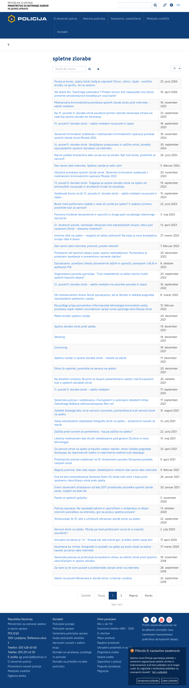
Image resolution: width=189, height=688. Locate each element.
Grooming (60, 347)
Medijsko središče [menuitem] (158, 18)
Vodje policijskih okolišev (68, 638)
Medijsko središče (19, 671)
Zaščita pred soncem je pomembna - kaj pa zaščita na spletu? (93, 431)
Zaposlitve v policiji (109, 661)
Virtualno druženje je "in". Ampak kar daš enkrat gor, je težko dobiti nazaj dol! (103, 540)
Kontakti (62, 32)
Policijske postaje (63, 624)
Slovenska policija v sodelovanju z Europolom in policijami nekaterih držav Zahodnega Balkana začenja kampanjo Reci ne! (101, 401)
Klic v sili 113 (104, 624)
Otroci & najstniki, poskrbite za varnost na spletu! (85, 368)
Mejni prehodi (106, 638)
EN (178, 5)
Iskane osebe (105, 657)
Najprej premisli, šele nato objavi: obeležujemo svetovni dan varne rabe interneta (105, 470)
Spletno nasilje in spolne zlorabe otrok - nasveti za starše (90, 358)
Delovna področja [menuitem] (94, 18)
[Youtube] (161, 620)
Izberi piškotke (169, 680)
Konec (149, 595)
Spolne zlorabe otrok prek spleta (74, 326)
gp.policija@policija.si (33, 657)
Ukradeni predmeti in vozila (114, 647)
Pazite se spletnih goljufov (70, 497)
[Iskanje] (155, 5)
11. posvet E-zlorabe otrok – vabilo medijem (81, 389)
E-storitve (103, 633)
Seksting (59, 337)
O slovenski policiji (19, 661)
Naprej (133, 595)
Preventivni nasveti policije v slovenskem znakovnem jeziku (165, 5)
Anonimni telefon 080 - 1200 (115, 628)
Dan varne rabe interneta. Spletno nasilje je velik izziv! (88, 165)
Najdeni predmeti (108, 642)
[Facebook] (154, 620)
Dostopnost (172, 5)
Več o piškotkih (159, 672)
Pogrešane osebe (108, 652)
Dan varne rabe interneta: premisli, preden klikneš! (86, 246)
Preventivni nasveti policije (24, 666)
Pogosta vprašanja (108, 666)
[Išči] (89, 69)
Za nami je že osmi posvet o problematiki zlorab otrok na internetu (96, 567)
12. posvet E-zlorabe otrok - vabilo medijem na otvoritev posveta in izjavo (100, 284)
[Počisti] (98, 69)
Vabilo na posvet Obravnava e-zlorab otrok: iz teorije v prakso (93, 578)
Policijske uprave (63, 628)
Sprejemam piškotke (148, 680)
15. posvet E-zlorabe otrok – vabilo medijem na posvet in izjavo (94, 123)
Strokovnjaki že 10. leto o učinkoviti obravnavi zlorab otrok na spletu (97, 519)
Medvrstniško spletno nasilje (72, 316)
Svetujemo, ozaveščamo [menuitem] (126, 18)
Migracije (103, 671)
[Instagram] (169, 620)
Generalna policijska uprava (70, 633)
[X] (146, 620)
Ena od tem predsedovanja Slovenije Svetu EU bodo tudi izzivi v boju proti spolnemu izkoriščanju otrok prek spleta (100, 478)
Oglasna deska (17, 675)
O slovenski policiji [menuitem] (65, 18)
